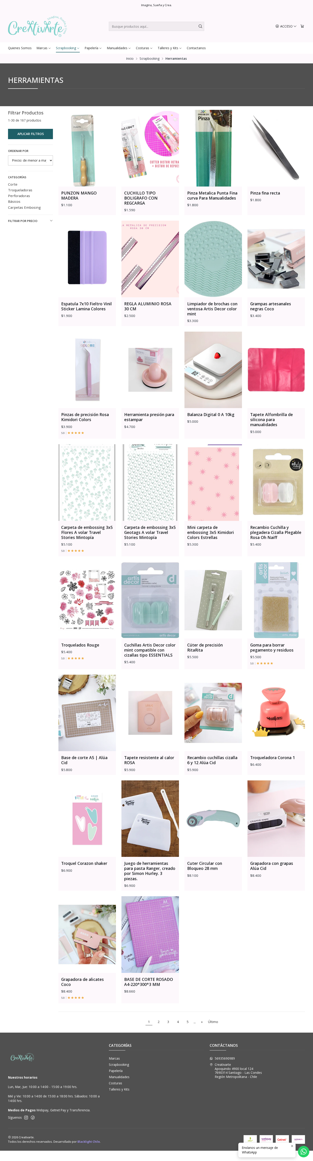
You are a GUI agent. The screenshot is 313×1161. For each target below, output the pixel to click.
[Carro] (302, 26)
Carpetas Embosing (24, 207)
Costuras (115, 1083)
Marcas (114, 1058)
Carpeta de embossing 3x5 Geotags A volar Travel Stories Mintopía (150, 532)
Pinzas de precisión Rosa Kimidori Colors (85, 417)
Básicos (14, 201)
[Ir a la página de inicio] (37, 26)
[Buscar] (200, 26)
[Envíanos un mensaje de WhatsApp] (303, 1151)
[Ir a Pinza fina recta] (276, 148)
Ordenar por (18, 151)
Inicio (130, 58)
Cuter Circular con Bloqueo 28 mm (204, 866)
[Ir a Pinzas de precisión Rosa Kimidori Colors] (87, 370)
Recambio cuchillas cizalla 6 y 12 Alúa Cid (212, 760)
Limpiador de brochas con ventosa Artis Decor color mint (212, 309)
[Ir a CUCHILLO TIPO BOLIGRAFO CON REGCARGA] (150, 148)
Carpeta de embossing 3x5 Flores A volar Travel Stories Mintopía (87, 532)
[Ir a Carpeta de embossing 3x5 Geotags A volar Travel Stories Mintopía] (150, 482)
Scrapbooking (149, 58)
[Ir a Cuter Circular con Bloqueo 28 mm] (213, 818)
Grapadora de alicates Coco (82, 982)
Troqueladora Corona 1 (272, 757)
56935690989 (225, 1058)
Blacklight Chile (88, 1141)
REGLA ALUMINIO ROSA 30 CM (147, 306)
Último (213, 1022)
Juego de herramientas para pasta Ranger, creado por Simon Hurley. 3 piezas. (149, 871)
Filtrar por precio (22, 221)
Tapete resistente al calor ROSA (149, 760)
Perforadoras (19, 195)
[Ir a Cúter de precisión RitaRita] (213, 600)
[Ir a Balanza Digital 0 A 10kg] (213, 370)
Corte (12, 184)
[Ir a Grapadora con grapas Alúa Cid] (276, 818)
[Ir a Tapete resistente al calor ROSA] (150, 713)
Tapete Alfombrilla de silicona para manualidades (271, 419)
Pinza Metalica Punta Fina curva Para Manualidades (212, 195)
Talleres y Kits (119, 1089)
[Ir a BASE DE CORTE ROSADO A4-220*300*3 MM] (150, 934)
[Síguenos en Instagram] (26, 1117)
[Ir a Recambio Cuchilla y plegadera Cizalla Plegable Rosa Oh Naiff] (276, 482)
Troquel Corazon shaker (84, 863)
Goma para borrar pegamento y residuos (272, 647)
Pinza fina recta (265, 193)
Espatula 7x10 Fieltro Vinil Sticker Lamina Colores (86, 306)
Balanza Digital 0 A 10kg (210, 414)
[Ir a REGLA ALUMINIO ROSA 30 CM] (150, 259)
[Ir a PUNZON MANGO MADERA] (87, 148)
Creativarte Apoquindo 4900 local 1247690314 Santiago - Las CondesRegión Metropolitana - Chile (238, 1070)
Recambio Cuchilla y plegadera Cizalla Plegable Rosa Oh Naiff (275, 532)
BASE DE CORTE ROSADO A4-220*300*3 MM (148, 982)
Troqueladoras (20, 190)
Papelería (116, 1071)
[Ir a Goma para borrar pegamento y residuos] (276, 600)
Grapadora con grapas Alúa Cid (271, 866)
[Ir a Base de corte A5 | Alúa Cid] (87, 713)
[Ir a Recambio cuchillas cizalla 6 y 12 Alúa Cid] (213, 713)
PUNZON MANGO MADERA (79, 195)
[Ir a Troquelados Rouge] (87, 600)
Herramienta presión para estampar (149, 417)
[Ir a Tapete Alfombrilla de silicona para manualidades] (276, 370)
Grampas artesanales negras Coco (270, 306)
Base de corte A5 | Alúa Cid (84, 760)
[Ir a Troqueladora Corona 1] (276, 713)
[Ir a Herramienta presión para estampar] (150, 370)
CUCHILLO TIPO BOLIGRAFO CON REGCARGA (141, 198)
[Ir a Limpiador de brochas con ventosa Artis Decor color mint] (213, 259)
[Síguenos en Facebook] (32, 1117)
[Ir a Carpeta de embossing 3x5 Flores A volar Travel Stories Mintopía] (87, 482)
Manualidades (119, 1077)
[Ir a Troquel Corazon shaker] (87, 818)
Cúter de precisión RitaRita (205, 647)
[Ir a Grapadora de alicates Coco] (87, 934)
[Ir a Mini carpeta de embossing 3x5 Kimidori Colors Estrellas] (213, 482)
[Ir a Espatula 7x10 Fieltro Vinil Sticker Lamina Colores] (87, 259)
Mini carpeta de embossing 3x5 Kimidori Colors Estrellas (210, 532)
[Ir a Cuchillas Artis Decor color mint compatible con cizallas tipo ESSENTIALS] (150, 600)
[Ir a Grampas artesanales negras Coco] (276, 259)
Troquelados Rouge (80, 645)
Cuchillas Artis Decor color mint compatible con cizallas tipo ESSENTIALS (150, 650)
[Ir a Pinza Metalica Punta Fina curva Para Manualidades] (213, 148)
